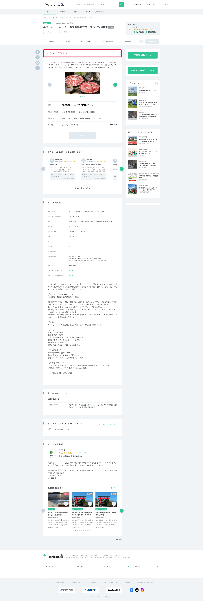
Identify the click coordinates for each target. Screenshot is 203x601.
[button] (80, 96)
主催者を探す (79, 567)
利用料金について (76, 582)
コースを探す (136, 567)
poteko (89, 159)
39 (151, 29)
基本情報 (51, 41)
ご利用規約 (93, 582)
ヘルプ (147, 4)
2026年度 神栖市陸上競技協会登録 (148, 177)
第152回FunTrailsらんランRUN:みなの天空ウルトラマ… (148, 189)
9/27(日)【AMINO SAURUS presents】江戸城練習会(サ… (148, 115)
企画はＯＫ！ (54, 164)
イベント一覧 (53, 18)
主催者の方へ (138, 4)
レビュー (68, 41)
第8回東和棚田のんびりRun (147, 90)
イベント (50, 12)
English (166, 4)
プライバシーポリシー (110, 582)
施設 (75, 12)
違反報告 (119, 539)
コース (88, 12)
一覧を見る (113, 488)
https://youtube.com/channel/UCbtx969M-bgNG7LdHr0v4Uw (90, 221)
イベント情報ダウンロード (142, 70)
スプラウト (136, 27)
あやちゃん (58, 159)
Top (44, 18)
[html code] (37, 68)
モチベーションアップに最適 (91, 164)
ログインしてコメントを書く (108, 424)
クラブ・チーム (100, 12)
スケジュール (106, 41)
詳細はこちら (73, 271)
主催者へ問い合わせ (142, 55)
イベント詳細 (85, 41)
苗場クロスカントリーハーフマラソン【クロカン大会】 (148, 103)
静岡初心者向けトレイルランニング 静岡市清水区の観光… (148, 140)
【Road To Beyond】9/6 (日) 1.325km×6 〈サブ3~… (148, 164)
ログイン (155, 4)
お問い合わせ (60, 582)
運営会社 (127, 582)
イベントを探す (49, 567)
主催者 (62, 12)
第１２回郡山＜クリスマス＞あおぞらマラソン (148, 152)
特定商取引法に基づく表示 (145, 582)
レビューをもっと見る (82, 188)
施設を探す (107, 567)
